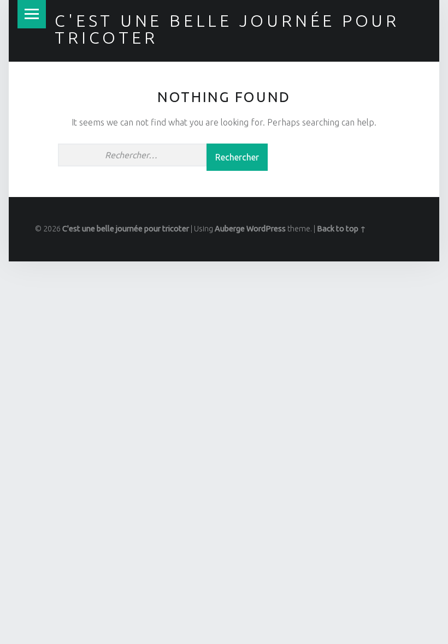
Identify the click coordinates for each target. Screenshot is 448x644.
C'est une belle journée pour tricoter (227, 28)
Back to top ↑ (341, 228)
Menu (31, 14)
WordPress (266, 228)
